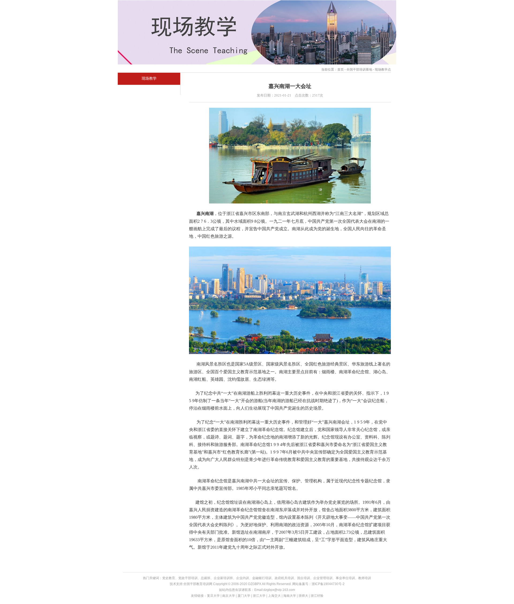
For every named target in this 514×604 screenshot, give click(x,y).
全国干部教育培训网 (197, 584)
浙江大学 (259, 596)
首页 (340, 69)
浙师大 (303, 596)
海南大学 (289, 596)
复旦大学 (213, 596)
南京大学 (228, 596)
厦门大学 (243, 596)
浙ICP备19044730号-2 (328, 584)
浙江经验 (317, 596)
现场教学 (149, 78)
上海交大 (274, 596)
